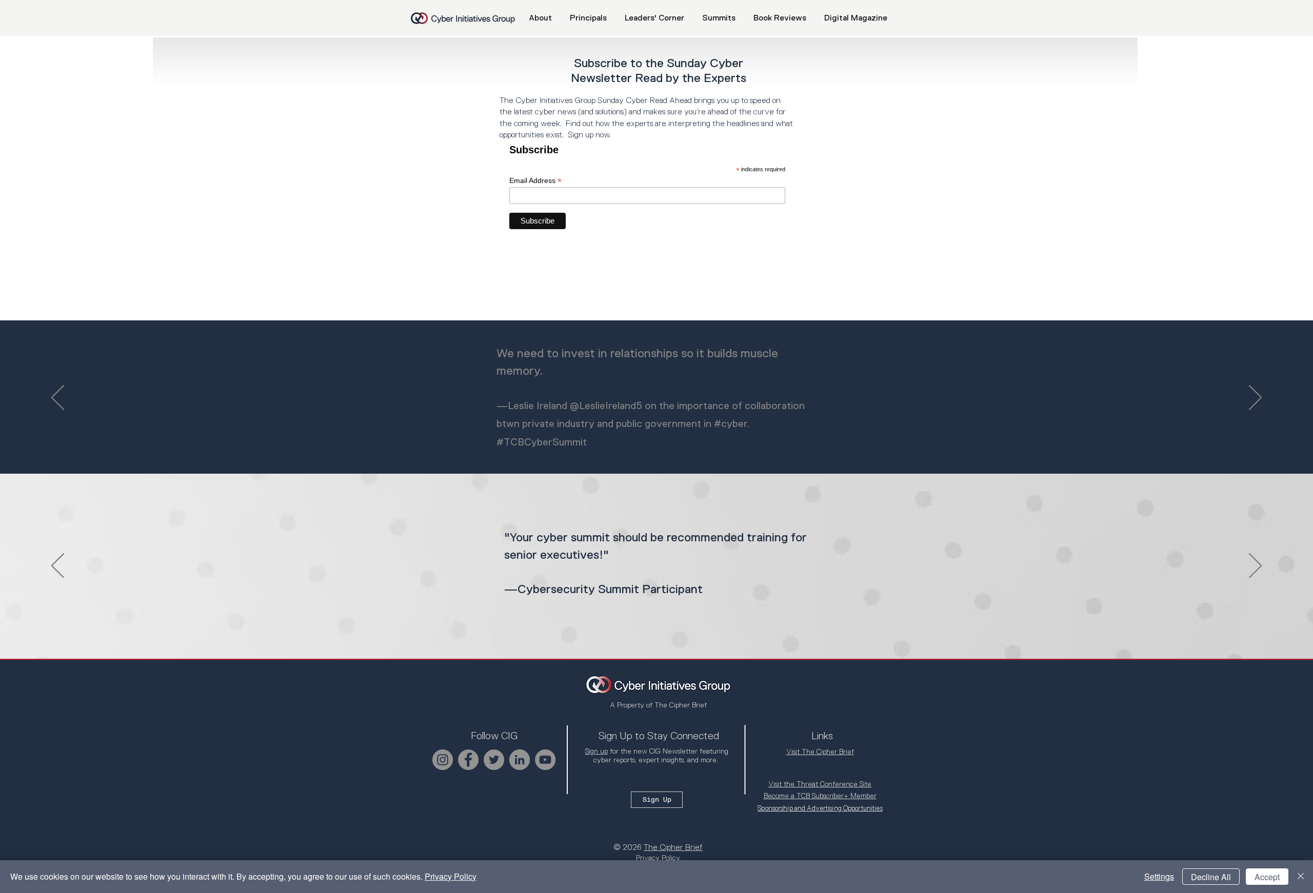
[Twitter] (494, 759)
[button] (718, 18)
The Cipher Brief (673, 847)
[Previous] (57, 398)
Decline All (1211, 877)
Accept (1267, 877)
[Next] (1255, 398)
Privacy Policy (450, 876)
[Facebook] (468, 759)
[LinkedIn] (519, 759)
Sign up (596, 751)
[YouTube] (545, 759)
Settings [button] (1159, 876)
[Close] (1301, 876)
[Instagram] (442, 759)
